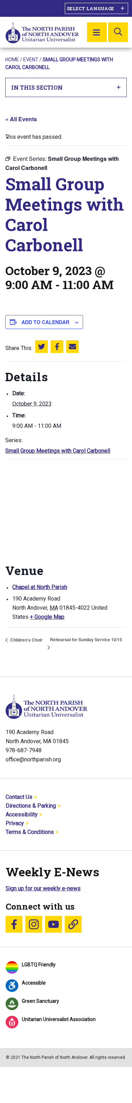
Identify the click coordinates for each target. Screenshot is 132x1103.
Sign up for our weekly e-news (43, 888)
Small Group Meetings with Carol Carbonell (57, 450)
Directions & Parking (31, 805)
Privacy (15, 823)
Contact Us (19, 797)
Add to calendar (45, 322)
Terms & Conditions (30, 832)
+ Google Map (47, 617)
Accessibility (22, 814)
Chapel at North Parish (39, 587)
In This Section (37, 87)
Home (12, 59)
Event (30, 59)
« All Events (21, 119)
